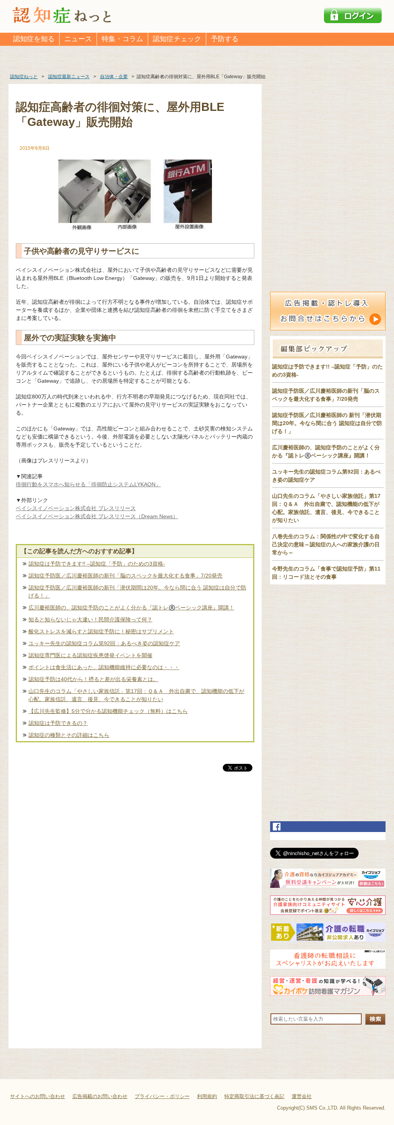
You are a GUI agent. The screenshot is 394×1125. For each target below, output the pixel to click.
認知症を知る (34, 39)
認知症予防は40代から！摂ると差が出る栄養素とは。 (93, 679)
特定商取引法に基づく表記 (254, 1096)
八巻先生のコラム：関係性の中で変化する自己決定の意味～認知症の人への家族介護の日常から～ (326, 544)
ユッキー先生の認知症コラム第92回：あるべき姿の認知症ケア (104, 643)
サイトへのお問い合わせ (37, 1096)
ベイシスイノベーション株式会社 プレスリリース (76, 508)
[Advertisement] (135, 853)
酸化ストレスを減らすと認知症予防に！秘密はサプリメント (101, 631)
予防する (225, 39)
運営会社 (302, 1096)
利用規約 (207, 1096)
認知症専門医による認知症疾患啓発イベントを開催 (90, 655)
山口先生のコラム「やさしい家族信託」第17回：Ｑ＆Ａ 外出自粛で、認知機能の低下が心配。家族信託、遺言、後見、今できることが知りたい (136, 695)
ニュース (78, 39)
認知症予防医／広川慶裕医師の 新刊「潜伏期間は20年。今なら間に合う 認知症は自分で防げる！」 (327, 423)
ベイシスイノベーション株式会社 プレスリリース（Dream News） (97, 516)
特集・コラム (122, 39)
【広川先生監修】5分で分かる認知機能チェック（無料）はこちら (108, 711)
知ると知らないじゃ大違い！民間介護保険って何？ (90, 619)
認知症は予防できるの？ (58, 723)
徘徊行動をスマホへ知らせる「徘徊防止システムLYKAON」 (88, 484)
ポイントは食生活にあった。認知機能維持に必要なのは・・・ (103, 667)
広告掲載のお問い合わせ (99, 1096)
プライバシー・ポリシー (162, 1096)
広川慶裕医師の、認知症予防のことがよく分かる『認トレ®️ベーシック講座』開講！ (131, 607)
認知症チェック (177, 39)
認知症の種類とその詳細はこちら (68, 735)
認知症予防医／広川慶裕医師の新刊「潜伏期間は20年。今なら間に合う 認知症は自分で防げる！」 (137, 591)
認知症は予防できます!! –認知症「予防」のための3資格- (96, 564)
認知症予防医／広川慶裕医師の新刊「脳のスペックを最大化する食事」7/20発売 (125, 576)
